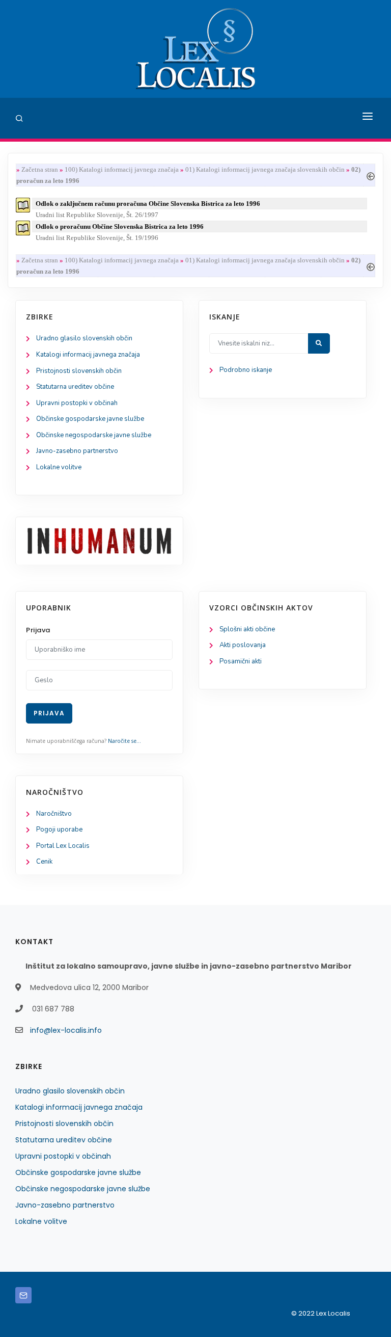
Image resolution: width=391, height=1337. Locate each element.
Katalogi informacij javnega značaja (88, 354)
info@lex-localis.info (66, 1030)
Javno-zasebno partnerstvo (77, 451)
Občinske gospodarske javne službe (90, 418)
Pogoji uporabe (59, 829)
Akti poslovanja (242, 645)
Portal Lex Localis (63, 845)
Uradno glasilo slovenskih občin (84, 338)
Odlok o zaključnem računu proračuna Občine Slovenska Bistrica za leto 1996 (148, 203)
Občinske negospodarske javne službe (93, 435)
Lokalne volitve (58, 467)
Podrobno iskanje (245, 370)
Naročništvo (54, 813)
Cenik (44, 861)
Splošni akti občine (247, 629)
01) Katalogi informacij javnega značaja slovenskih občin (265, 169)
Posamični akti (240, 661)
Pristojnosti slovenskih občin (79, 371)
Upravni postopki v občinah (77, 403)
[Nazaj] (371, 175)
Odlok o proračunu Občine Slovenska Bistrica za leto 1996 (120, 226)
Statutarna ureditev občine (75, 386)
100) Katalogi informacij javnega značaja (122, 169)
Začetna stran (39, 169)
